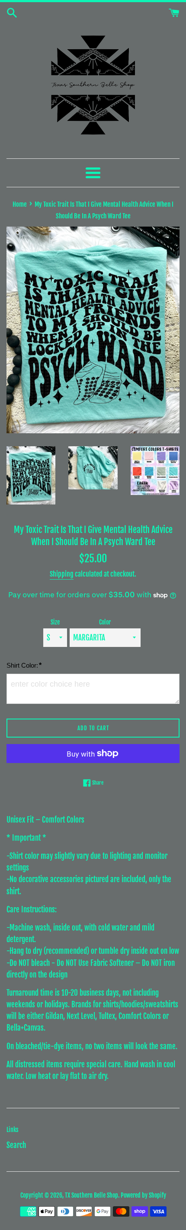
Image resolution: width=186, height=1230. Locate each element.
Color (105, 622)
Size (55, 622)
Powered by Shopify (143, 1195)
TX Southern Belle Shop (91, 1195)
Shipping (62, 574)
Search (16, 1145)
